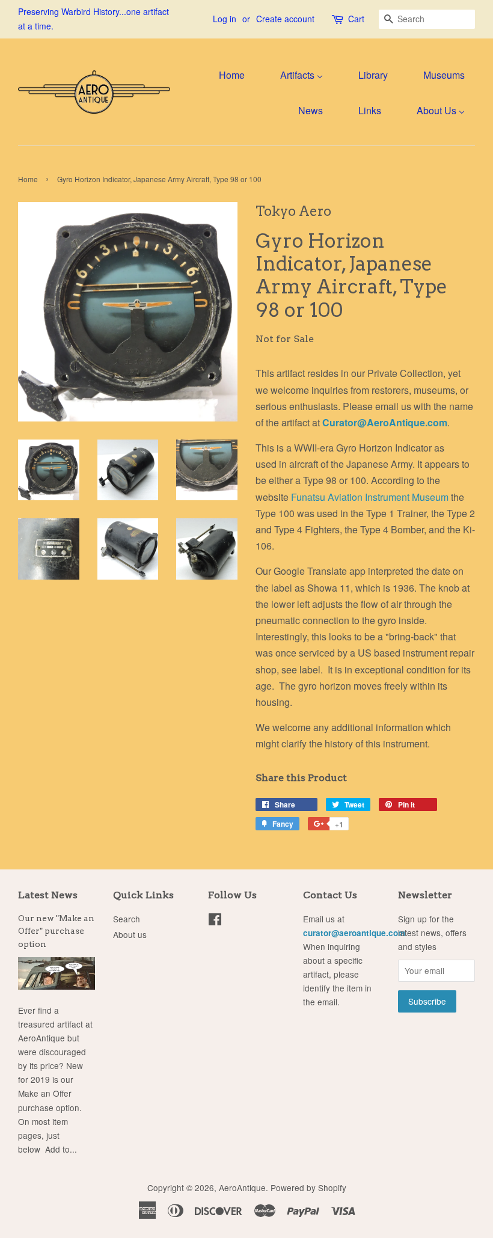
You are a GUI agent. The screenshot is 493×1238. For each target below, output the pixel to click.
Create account (285, 19)
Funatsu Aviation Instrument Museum (370, 497)
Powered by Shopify (308, 1187)
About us (130, 934)
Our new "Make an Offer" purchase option (56, 931)
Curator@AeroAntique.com (384, 422)
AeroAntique (242, 1187)
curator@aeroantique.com (354, 933)
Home (28, 179)
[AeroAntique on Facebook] (215, 921)
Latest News (48, 895)
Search (126, 919)
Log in (224, 19)
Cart (356, 19)
